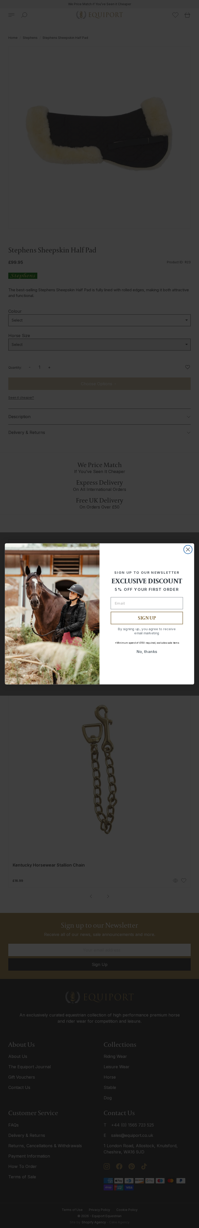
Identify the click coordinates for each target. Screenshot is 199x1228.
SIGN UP (146, 618)
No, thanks (147, 651)
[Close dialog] (188, 549)
